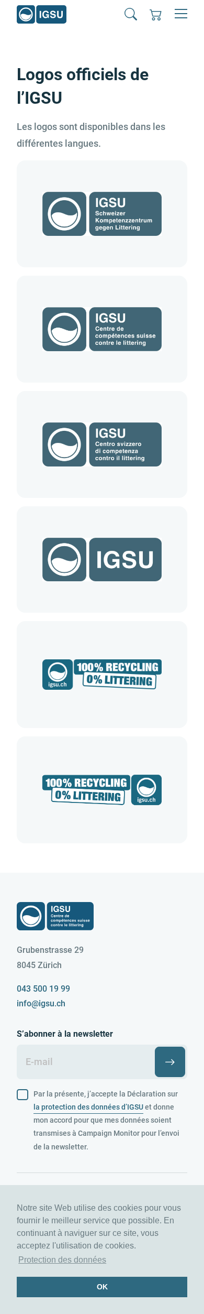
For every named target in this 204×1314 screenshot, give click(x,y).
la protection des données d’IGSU (88, 1107)
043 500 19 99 (43, 989)
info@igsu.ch (41, 1003)
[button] (130, 14)
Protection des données (62, 1259)
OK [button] (102, 1287)
